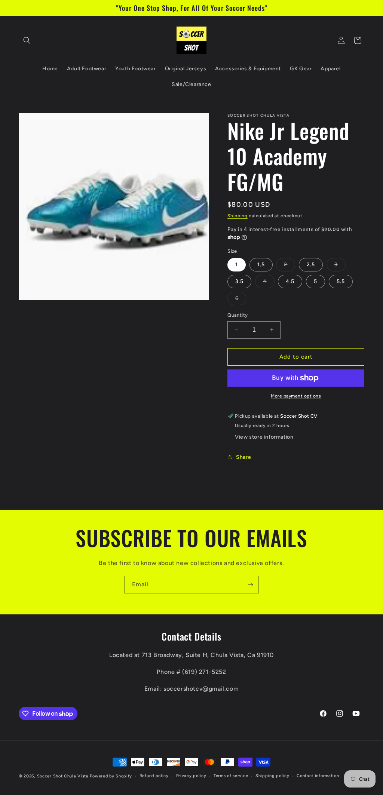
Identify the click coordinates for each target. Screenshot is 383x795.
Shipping (237, 215)
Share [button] (243, 457)
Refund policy (154, 775)
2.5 (311, 264)
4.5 (290, 281)
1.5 (261, 264)
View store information (264, 437)
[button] (27, 40)
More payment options (296, 396)
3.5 (239, 281)
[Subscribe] (250, 584)
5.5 (341, 281)
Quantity (237, 315)
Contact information (318, 775)
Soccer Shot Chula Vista (63, 776)
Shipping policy (272, 775)
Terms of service (231, 775)
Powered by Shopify (111, 776)
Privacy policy (191, 775)
